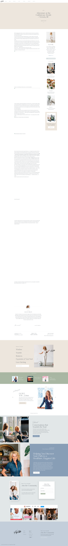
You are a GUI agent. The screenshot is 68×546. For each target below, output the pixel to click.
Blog (43, 10)
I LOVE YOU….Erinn (24, 395)
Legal (10, 544)
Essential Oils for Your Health (19, 334)
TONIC (14, 544)
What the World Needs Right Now (48, 335)
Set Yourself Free (37, 378)
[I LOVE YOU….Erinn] (15, 379)
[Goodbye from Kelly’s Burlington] (45, 379)
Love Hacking (21, 377)
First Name (42, 488)
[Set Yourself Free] (30, 379)
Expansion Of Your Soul (37, 377)
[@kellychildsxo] (25, 506)
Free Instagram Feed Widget (34, 521)
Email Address (43, 490)
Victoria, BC (18, 33)
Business (51, 377)
